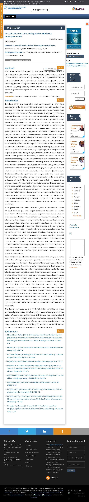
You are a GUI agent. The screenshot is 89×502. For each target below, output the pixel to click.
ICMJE (75, 203)
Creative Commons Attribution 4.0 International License (45, 493)
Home (28, 446)
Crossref (76, 191)
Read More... (74, 267)
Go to (60, 67)
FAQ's (28, 463)
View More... (77, 216)
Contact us (30, 459)
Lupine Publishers (55, 445)
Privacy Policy (34, 497)
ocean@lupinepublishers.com (77, 63)
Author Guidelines (32, 452)
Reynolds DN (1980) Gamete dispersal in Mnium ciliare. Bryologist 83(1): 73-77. (35, 361)
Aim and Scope (31, 449)
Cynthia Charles (75, 56)
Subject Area (30, 456)
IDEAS (75, 213)
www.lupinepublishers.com (18, 495)
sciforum (76, 206)
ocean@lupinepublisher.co (76, 66)
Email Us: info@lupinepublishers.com (18, 1)
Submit (79, 99)
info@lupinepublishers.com (13, 465)
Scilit (75, 194)
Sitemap (29, 466)
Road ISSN (77, 187)
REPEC (76, 209)
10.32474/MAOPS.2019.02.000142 (19, 60)
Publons (76, 197)
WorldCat (76, 200)
